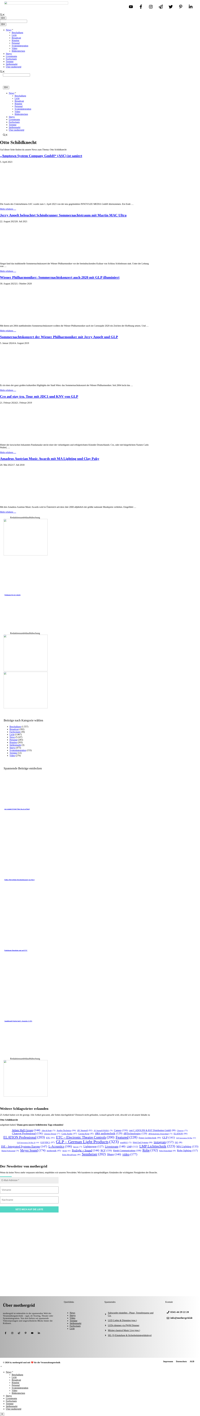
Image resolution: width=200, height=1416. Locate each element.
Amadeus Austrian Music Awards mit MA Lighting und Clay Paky (49, 459)
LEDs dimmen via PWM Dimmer (123, 1325)
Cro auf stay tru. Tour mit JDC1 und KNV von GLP (39, 396)
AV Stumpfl (84, 1130)
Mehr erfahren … (8, 209)
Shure (114, 1154)
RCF (106, 1150)
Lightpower (93, 1146)
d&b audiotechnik (108, 1133)
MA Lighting (187, 1146)
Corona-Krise (86, 1134)
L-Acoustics (60, 1146)
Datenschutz (181, 1361)
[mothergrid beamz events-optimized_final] (26, 1096)
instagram (163, 1142)
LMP (132, 1146)
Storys (9, 53)
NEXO (66, 1151)
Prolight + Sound (85, 1150)
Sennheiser (94, 1154)
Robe (150, 1150)
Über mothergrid (13, 67)
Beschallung (17, 32)
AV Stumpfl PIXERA (103, 1131)
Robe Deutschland (167, 1151)
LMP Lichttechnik (157, 1146)
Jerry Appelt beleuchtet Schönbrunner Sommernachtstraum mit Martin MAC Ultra (63, 215)
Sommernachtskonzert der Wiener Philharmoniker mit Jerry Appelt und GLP (59, 337)
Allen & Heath (48, 1131)
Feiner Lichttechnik (150, 1138)
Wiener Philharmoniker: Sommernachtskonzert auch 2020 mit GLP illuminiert (59, 277)
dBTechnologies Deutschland (160, 1134)
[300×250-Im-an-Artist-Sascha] (26, 554)
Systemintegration (20, 45)
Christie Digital (52, 1134)
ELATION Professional (24, 1137)
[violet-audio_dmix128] (26, 707)
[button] (1, 1367)
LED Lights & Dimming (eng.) (122, 1320)
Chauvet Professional (27, 1133)
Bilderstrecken (18, 51)
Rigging (15, 40)
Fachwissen (11, 59)
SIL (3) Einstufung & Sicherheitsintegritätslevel (130, 1335)
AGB (192, 1361)
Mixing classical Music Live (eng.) (124, 1330)
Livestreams (11, 56)
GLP (168, 1137)
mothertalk (54, 1150)
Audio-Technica (66, 1130)
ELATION (180, 1133)
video (129, 1154)
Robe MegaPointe (71, 1155)
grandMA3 (125, 1143)
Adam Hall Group (26, 1130)
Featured (126, 1137)
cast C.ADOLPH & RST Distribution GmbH (152, 1130)
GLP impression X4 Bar (186, 1138)
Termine (9, 61)
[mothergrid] (100, 84)
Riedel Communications (127, 1150)
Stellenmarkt (11, 64)
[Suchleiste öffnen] (2, 15)
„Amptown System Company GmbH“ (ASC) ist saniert (41, 156)
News (8, 30)
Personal (16, 43)
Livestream (115, 1146)
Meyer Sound (32, 1150)
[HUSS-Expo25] (26, 670)
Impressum (168, 1361)
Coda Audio (69, 1133)
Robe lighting (187, 1150)
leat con (77, 1147)
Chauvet (182, 1131)
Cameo (121, 1130)
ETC (50, 1138)
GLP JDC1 (47, 1142)
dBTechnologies (135, 1133)
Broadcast (16, 38)
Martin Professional (10, 1151)
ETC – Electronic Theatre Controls (85, 1137)
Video (14, 48)
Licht (14, 35)
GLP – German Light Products (87, 1141)
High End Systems (142, 1142)
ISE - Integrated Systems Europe (24, 1146)
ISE (178, 1142)
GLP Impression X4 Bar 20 (28, 1142)
